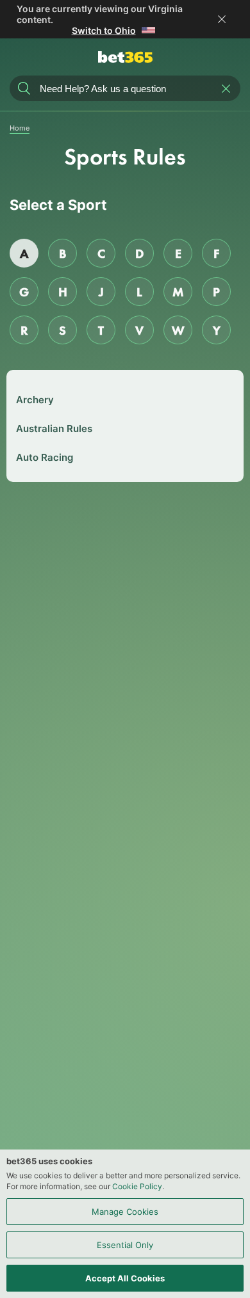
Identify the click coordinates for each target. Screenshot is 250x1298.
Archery (35, 400)
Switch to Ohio (104, 30)
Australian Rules (54, 428)
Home (19, 128)
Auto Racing (44, 457)
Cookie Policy (137, 1186)
